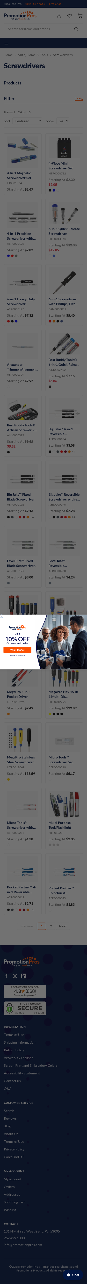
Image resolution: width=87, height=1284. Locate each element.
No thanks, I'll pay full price (17, 655)
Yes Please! (17, 649)
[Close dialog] (1, 616)
